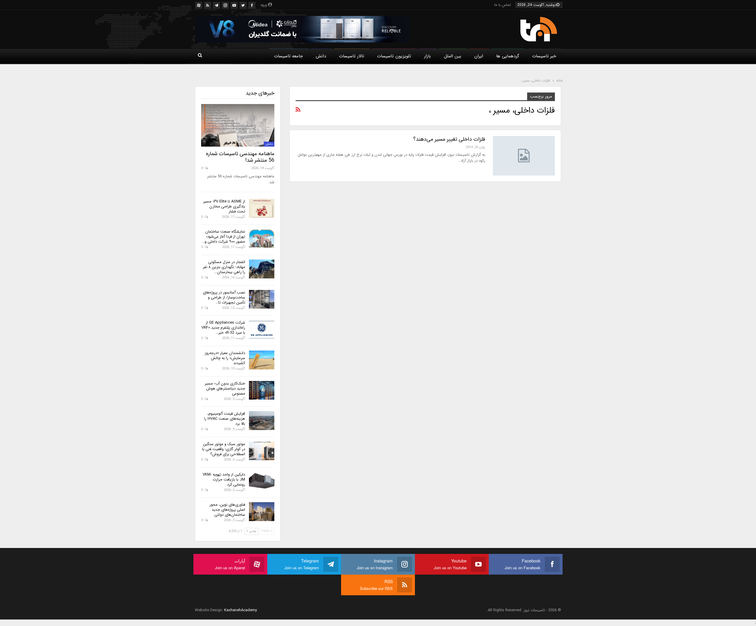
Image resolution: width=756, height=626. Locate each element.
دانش (321, 56)
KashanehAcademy (240, 610)
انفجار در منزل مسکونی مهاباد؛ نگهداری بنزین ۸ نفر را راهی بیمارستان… (224, 267)
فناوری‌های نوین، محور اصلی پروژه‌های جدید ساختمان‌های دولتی (227, 510)
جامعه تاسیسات (288, 56)
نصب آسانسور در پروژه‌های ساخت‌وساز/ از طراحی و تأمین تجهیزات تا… (224, 297)
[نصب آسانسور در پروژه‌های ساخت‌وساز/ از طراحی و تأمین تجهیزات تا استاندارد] (261, 299)
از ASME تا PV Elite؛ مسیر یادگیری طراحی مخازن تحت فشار (224, 206)
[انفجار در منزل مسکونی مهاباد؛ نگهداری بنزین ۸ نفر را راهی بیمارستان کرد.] (261, 269)
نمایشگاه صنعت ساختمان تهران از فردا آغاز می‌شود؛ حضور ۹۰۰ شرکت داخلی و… (223, 236)
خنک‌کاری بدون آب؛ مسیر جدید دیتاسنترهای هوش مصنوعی (225, 388)
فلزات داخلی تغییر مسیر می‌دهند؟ (449, 139)
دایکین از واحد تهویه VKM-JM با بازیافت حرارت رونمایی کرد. (224, 479)
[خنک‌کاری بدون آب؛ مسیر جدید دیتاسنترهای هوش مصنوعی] (261, 390)
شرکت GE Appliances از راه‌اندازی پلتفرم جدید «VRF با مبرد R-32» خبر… (223, 328)
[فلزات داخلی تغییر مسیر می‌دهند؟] (524, 156)
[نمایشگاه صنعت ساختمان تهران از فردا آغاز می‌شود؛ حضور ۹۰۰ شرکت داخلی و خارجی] (261, 238)
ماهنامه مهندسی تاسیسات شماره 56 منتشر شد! (240, 157)
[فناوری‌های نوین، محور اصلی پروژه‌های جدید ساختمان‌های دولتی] (261, 511)
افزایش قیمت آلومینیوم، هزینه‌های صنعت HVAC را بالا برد (224, 419)
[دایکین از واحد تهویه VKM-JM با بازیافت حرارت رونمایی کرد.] (261, 481)
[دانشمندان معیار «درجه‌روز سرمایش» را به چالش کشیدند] (261, 360)
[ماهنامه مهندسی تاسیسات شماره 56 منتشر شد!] (237, 125)
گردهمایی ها (507, 56)
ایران (478, 56)
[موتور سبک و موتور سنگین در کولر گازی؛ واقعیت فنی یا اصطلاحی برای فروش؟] (261, 451)
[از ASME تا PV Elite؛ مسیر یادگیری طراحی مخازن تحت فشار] (261, 208)
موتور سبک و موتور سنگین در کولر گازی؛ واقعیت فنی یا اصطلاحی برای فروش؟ (223, 449)
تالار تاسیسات (351, 56)
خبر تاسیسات (544, 56)
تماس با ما (502, 5)
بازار (427, 56)
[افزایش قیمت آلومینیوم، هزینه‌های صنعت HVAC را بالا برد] (261, 420)
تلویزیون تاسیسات (394, 56)
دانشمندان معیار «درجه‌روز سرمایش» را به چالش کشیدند (225, 358)
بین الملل (452, 56)
